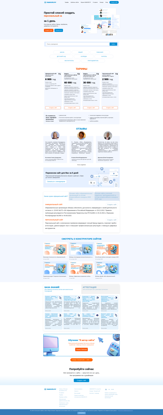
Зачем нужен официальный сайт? (56, 196)
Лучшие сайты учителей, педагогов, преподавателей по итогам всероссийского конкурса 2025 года (106, 196)
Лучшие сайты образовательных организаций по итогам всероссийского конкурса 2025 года (80, 196)
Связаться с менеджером (56, 181)
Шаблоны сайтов (75, 2)
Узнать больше (81, 349)
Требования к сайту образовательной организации (63, 404)
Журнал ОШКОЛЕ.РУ (86, 2)
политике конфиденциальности (126, 410)
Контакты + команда (94, 393)
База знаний (77, 393)
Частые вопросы (78, 389)
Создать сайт (114, 2)
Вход (107, 2)
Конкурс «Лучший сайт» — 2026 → (81, 359)
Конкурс (102, 2)
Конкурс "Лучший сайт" (95, 391)
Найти (113, 44)
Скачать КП (59, 30)
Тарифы (67, 2)
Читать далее (48, 310)
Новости (76, 391)
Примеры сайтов (63, 397)
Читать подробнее (81, 164)
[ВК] (106, 389)
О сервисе (95, 2)
